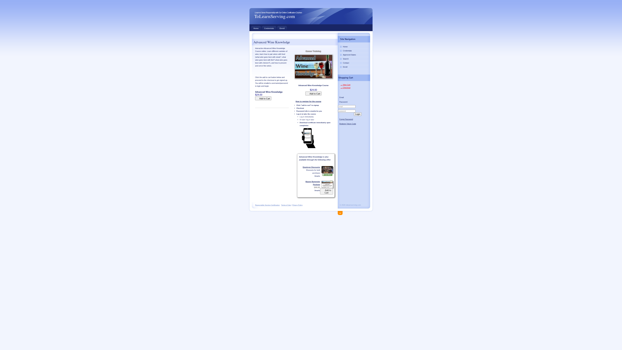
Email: (341, 97)
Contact (346, 63)
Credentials (269, 28)
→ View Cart (345, 85)
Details (317, 176)
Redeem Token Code (347, 124)
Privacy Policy (297, 205)
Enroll (282, 28)
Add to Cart (314, 94)
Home (256, 28)
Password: (343, 102)
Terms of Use (286, 205)
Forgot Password (346, 119)
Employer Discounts (311, 167)
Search (346, 59)
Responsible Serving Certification (267, 205)
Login (357, 114)
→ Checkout (345, 88)
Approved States (349, 55)
